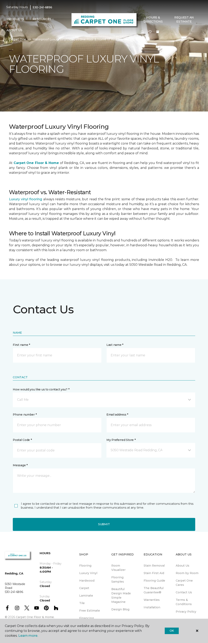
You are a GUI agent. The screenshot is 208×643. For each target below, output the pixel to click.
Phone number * (25, 414)
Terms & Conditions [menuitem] (184, 602)
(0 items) (157, 31)
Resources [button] (41, 19)
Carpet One (17, 39)
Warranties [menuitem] (152, 600)
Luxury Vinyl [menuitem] (88, 573)
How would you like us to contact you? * (41, 389)
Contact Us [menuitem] (184, 592)
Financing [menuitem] (86, 618)
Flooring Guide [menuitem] (154, 580)
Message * (20, 465)
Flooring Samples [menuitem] (117, 579)
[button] (142, 32)
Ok (172, 630)
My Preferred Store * (120, 439)
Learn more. (28, 636)
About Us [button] (14, 30)
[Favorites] (150, 32)
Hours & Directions (153, 19)
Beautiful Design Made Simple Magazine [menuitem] (121, 595)
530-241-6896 (42, 7)
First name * (21, 344)
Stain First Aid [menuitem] (154, 573)
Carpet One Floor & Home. (35, 617)
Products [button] (15, 19)
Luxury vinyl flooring (25, 199)
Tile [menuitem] (82, 603)
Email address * (117, 414)
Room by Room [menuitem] (187, 573)
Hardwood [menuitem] (86, 580)
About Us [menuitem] (182, 565)
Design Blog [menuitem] (120, 609)
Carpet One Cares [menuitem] (184, 583)
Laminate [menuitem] (86, 595)
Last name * (114, 344)
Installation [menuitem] (152, 607)
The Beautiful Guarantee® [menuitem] (154, 590)
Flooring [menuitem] (85, 565)
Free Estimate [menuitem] (89, 610)
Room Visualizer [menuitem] (118, 568)
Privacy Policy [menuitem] (186, 611)
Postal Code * (22, 439)
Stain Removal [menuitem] (154, 565)
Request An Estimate (184, 19)
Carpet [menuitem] (84, 588)
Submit (104, 524)
